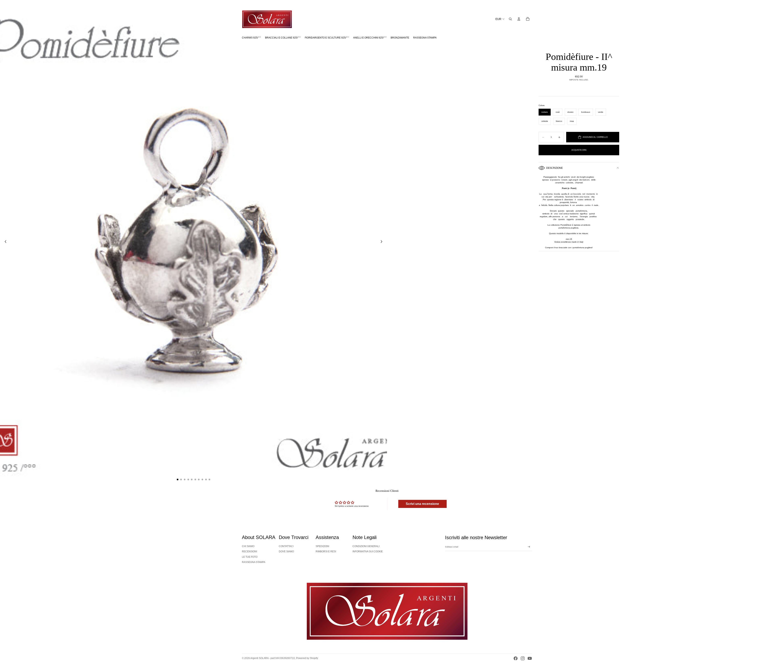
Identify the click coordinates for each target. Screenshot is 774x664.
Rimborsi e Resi (326, 551)
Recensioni (249, 551)
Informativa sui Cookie (368, 551)
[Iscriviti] (529, 547)
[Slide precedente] (4, 242)
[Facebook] (515, 658)
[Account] (518, 19)
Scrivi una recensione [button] (422, 504)
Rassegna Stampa (253, 562)
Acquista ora (579, 150)
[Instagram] (522, 658)
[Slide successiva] (382, 242)
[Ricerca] (510, 19)
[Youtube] (529, 658)
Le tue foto (249, 557)
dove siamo (286, 551)
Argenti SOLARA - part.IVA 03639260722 (272, 658)
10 (209, 479)
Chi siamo (248, 546)
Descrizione (554, 168)
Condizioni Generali (366, 546)
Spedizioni (322, 546)
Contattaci (286, 546)
